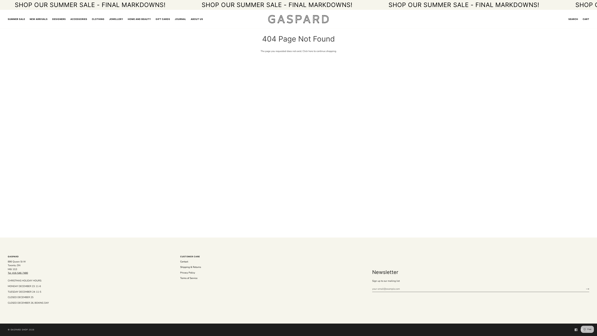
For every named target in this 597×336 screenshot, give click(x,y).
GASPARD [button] (13, 256)
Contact (184, 261)
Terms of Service (188, 278)
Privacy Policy (187, 272)
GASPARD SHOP (19, 330)
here (310, 51)
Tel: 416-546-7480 (18, 273)
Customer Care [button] (190, 256)
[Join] (585, 288)
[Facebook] (576, 329)
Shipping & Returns (190, 267)
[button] (59, 19)
